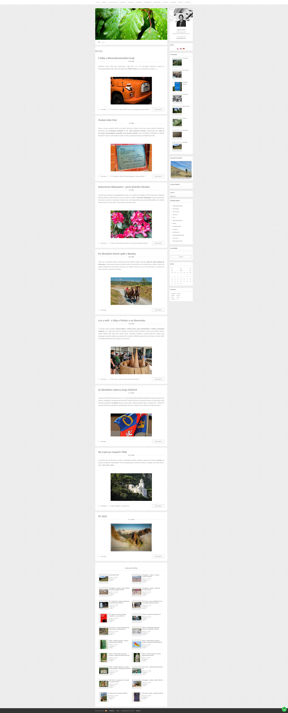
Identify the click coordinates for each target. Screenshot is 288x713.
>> (190, 268)
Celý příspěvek (158, 109)
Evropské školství (185, 83)
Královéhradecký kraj (178, 235)
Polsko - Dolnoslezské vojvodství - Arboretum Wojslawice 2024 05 (129, 243)
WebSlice (112, 710)
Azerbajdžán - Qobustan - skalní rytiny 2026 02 (181, 178)
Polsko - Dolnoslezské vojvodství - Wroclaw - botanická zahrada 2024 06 (119, 654)
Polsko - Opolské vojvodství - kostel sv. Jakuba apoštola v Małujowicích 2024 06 (120, 667)
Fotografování (147, 2)
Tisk (118, 710)
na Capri (159, 460)
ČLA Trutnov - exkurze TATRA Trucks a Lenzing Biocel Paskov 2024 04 (130, 109)
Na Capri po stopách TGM (112, 452)
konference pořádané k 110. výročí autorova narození (127, 131)
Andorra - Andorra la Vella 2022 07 (151, 614)
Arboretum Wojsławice (144, 197)
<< (172, 268)
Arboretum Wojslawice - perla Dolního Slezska (124, 186)
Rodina (180, 2)
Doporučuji (131, 2)
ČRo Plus (175, 214)
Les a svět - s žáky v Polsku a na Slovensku (121, 320)
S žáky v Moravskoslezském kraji (116, 58)
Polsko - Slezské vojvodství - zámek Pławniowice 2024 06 (151, 654)
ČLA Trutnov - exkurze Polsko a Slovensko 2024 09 (125, 379)
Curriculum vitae (113, 2)
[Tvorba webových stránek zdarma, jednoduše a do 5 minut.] (106, 710)
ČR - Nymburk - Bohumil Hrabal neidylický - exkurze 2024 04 (127, 176)
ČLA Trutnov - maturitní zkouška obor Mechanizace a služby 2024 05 (119, 628)
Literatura (165, 2)
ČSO (174, 217)
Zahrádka (185, 142)
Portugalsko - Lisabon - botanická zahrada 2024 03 (151, 588)
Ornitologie (173, 2)
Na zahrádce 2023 (114, 575)
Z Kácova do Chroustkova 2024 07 (118, 693)
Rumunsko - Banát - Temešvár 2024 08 (152, 693)
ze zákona (115, 403)
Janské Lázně (157, 2)
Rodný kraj (185, 130)
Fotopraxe (185, 94)
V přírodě (187, 2)
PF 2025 (102, 516)
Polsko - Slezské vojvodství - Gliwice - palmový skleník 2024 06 (119, 641)
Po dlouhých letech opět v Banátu (117, 253)
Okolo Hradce (186, 106)
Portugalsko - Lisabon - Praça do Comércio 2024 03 (150, 575)
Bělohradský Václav (178, 206)
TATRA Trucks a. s (133, 69)
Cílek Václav (176, 209)
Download (139, 2)
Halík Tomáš (176, 232)
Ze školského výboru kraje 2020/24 (117, 389)
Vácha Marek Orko (177, 241)
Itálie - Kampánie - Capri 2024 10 (120, 506)
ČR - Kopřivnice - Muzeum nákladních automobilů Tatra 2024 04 (119, 602)
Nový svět (175, 238)
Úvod (97, 2)
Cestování (185, 58)
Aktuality (104, 2)
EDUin (174, 223)
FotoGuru (175, 229)
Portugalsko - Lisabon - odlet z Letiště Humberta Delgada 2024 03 (119, 588)
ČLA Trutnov (186, 70)
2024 (181, 270)
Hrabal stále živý (107, 120)
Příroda (184, 118)
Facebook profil (177, 226)
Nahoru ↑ (138, 710)
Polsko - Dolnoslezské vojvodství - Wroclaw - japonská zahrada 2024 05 (152, 641)
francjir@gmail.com (181, 38)
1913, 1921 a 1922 (108, 465)
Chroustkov (123, 2)
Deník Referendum (177, 220)
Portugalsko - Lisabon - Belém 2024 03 (152, 680)
